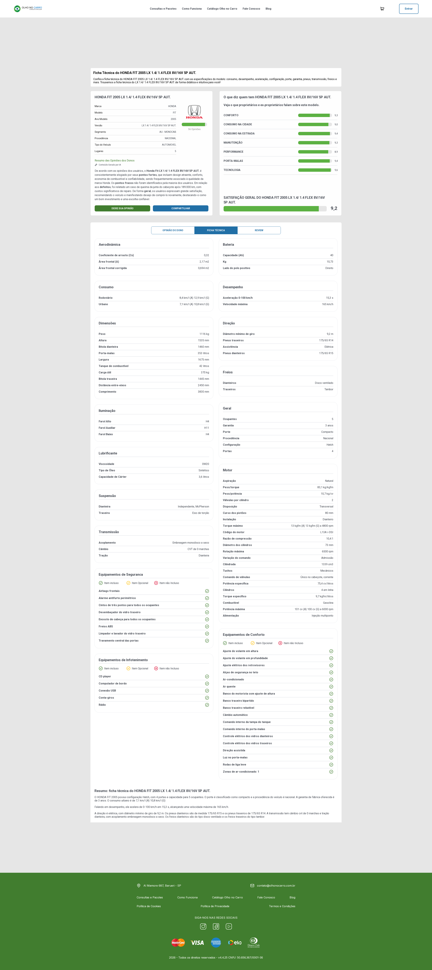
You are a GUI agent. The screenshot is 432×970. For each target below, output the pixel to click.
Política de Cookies (149, 906)
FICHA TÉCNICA (216, 230)
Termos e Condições (282, 906)
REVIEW (259, 230)
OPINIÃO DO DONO (173, 230)
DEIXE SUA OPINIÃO (122, 208)
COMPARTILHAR (180, 208)
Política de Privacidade (215, 906)
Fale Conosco (251, 8)
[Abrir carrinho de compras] (382, 8)
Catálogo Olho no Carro (222, 8)
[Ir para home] (28, 8)
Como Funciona (192, 8)
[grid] (216, 511)
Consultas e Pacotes (163, 8)
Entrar (409, 8)
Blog (268, 8)
